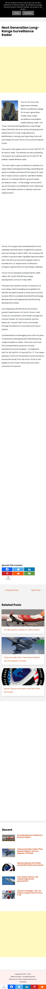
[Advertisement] (23, 70)
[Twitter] (18, 569)
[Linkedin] (29, 569)
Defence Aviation (16, 977)
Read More (28, 13)
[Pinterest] (7, 573)
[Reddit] (18, 573)
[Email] (29, 573)
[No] (43, 9)
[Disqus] (23, 732)
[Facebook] (7, 569)
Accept (16, 13)
